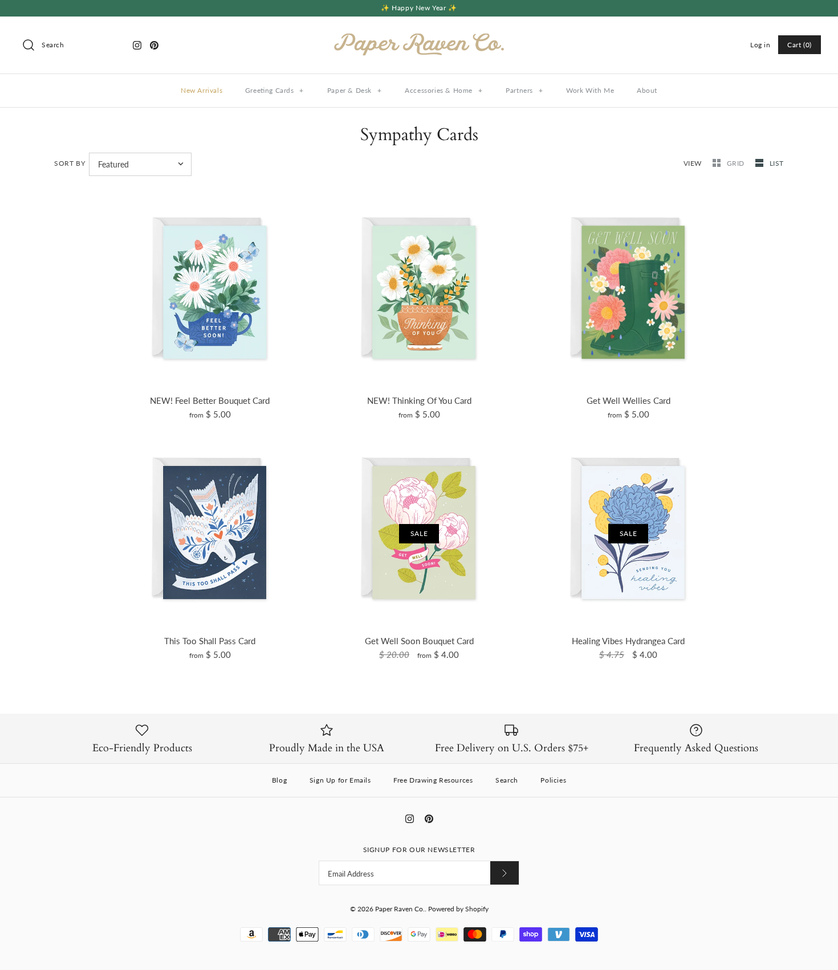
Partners (524, 90)
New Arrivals (201, 90)
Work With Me (590, 90)
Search (506, 780)
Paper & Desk (354, 90)
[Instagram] (137, 45)
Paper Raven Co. (400, 908)
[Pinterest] (154, 45)
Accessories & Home (443, 90)
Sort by (69, 163)
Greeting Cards (274, 90)
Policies (553, 780)
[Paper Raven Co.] (419, 35)
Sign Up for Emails (340, 780)
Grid (737, 163)
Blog (279, 780)
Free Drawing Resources (433, 780)
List (777, 163)
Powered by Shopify (458, 908)
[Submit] (504, 873)
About (647, 90)
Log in (760, 44)
